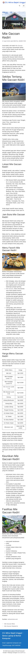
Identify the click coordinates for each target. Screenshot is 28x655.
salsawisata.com (13, 619)
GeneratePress (21, 652)
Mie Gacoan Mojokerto (11, 626)
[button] (20, 5)
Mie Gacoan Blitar (9, 624)
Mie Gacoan (9, 288)
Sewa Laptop (7, 636)
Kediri (8, 160)
